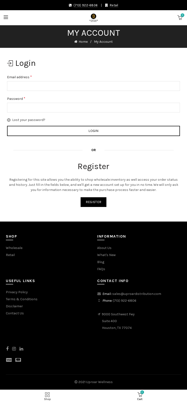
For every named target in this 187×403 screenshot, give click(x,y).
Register (93, 202)
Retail (114, 5)
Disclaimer (14, 306)
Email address (19, 77)
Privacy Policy (17, 292)
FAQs (101, 269)
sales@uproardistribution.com (136, 294)
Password (16, 98)
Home (83, 42)
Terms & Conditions (21, 299)
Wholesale (14, 248)
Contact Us (15, 313)
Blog (100, 262)
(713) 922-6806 (86, 5)
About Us (104, 248)
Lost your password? (28, 120)
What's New (106, 255)
